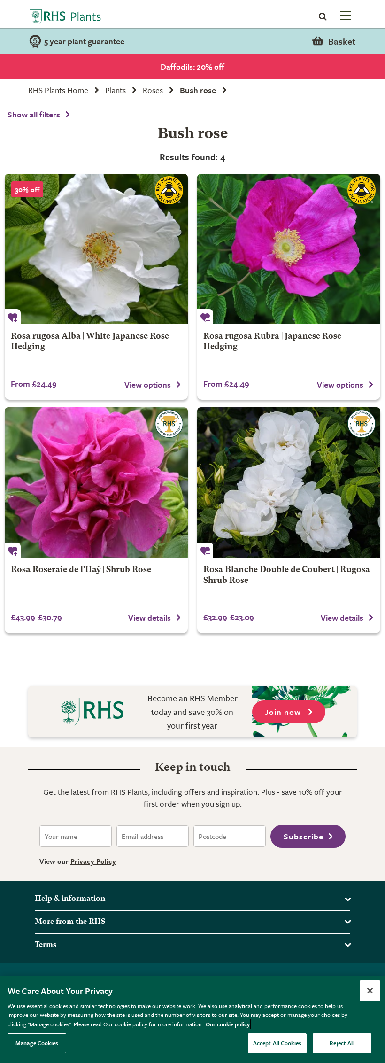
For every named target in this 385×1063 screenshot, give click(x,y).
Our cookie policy (228, 1024)
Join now (284, 712)
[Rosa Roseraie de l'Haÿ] (96, 482)
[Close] (370, 990)
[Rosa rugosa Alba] (96, 249)
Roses (153, 90)
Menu (344, 15)
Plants (115, 90)
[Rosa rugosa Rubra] (288, 249)
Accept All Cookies (277, 1043)
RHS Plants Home (58, 90)
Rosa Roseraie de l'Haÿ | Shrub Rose (81, 570)
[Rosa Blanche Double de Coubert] (288, 482)
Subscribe (303, 836)
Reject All (342, 1043)
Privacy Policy (93, 861)
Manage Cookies (36, 1043)
